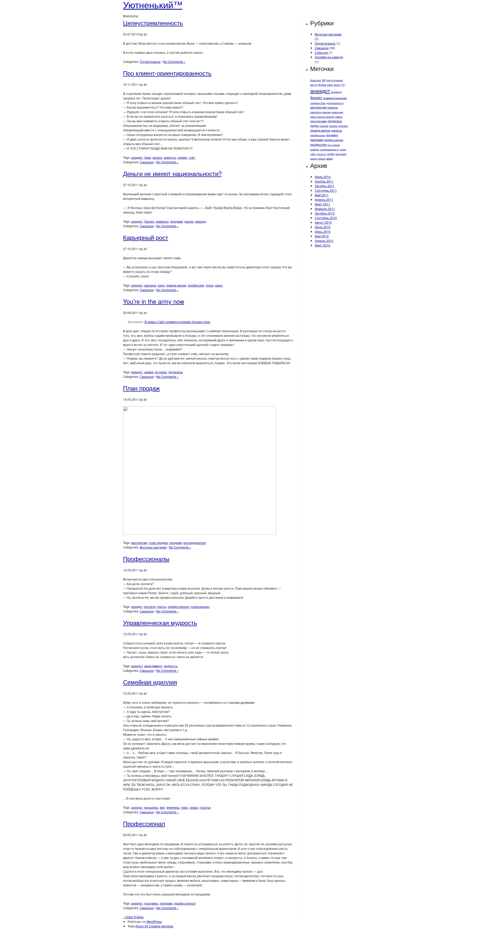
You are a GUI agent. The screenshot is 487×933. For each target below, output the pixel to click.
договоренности (334, 103)
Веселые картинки (153, 547)
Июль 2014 (323, 176)
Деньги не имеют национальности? (172, 173)
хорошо (321, 158)
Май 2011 (322, 195)
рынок (188, 221)
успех (209, 285)
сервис (182, 157)
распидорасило (194, 542)
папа (161, 285)
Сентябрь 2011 (326, 190)
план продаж (158, 542)
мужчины (173, 807)
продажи (176, 221)
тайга (313, 154)
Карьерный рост (145, 237)
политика (343, 126)
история (161, 372)
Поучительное (150, 61)
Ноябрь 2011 (324, 181)
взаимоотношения (335, 98)
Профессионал (144, 823)
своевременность (329, 149)
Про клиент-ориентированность (167, 72)
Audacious (315, 80)
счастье (205, 807)
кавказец (162, 221)
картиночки (139, 542)
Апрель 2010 (324, 240)
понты (161, 606)
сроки (343, 149)
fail (323, 80)
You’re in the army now (153, 301)
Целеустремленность (153, 22)
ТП (342, 84)
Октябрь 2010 (325, 213)
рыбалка (314, 149)
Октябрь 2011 (325, 186)
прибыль (336, 130)
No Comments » (174, 61)
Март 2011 (322, 204)
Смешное (147, 162)
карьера (150, 285)
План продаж (141, 387)
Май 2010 (322, 236)
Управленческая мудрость (160, 622)
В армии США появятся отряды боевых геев (177, 322)
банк (147, 157)
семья (193, 807)
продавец (151, 903)
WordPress (154, 921)
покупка (333, 126)
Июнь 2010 (323, 231)
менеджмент (153, 666)
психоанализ (200, 606)
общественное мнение (322, 116)
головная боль (318, 103)
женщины (151, 807)
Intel (328, 80)
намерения (337, 112)
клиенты (170, 157)
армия (148, 372)
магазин (326, 112)
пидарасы (175, 372)
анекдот (137, 157)
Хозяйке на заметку (329, 57)
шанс (219, 285)
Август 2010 (323, 222)
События (321, 52)
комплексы (316, 112)
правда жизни (176, 285)
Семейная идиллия (150, 681)
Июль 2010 (323, 227)
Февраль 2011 (325, 208)
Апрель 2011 (324, 199)
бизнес (149, 221)
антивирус (336, 92)
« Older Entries (133, 917)
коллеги (149, 606)
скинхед (200, 221)
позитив (324, 126)
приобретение (317, 135)
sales (330, 84)
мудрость (171, 666)
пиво (184, 807)
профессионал (178, 606)
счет (192, 157)
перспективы (318, 121)
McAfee (322, 84)
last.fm (314, 84)
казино (157, 157)
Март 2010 (322, 245)
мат (162, 807)
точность (321, 154)
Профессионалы (146, 558)
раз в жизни (333, 145)
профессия (196, 285)
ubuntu (337, 84)
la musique (337, 80)
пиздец (314, 126)
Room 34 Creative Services (154, 926)
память (339, 116)
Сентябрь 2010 (326, 218)
